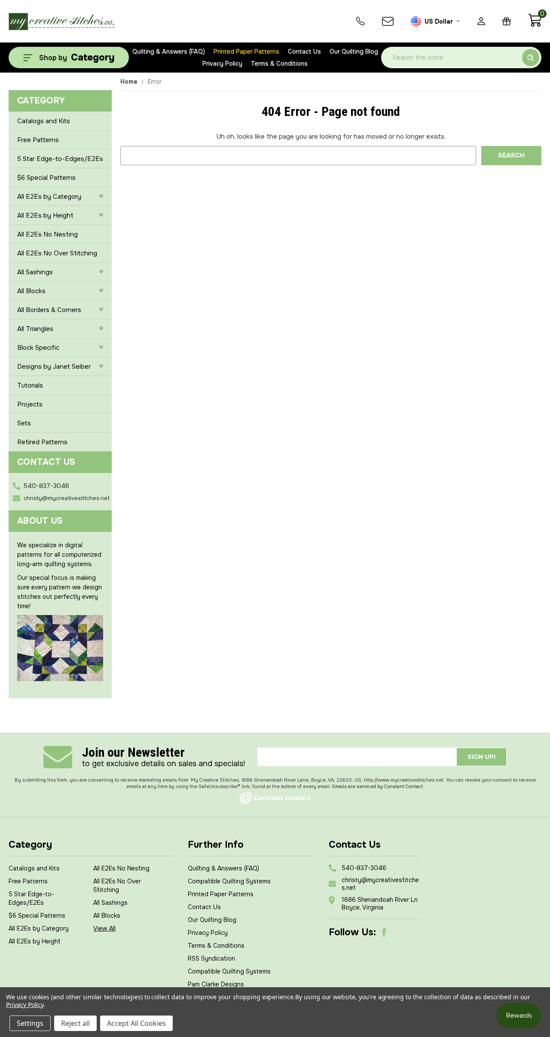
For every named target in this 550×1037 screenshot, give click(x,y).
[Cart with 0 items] (534, 25)
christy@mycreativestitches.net (67, 498)
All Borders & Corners (49, 310)
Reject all (75, 1023)
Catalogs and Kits (43, 121)
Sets (24, 423)
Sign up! (481, 757)
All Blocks (31, 291)
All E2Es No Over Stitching (57, 253)
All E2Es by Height (45, 215)
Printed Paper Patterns (246, 51)
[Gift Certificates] (506, 21)
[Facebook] (384, 932)
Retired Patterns (42, 442)
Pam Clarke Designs (216, 984)
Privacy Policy (222, 63)
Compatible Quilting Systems (229, 881)
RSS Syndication (211, 958)
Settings (30, 1023)
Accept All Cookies (136, 1023)
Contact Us (304, 51)
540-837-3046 (46, 486)
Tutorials (30, 385)
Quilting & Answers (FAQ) (168, 51)
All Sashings (35, 272)
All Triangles (35, 328)
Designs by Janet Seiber (54, 366)
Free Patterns (38, 140)
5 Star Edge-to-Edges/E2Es (60, 159)
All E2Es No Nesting (47, 234)
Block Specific (38, 347)
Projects (30, 404)
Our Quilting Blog (354, 51)
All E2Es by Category (49, 196)
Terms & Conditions (279, 63)
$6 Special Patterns (46, 177)
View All (104, 928)
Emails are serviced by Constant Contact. (378, 786)
